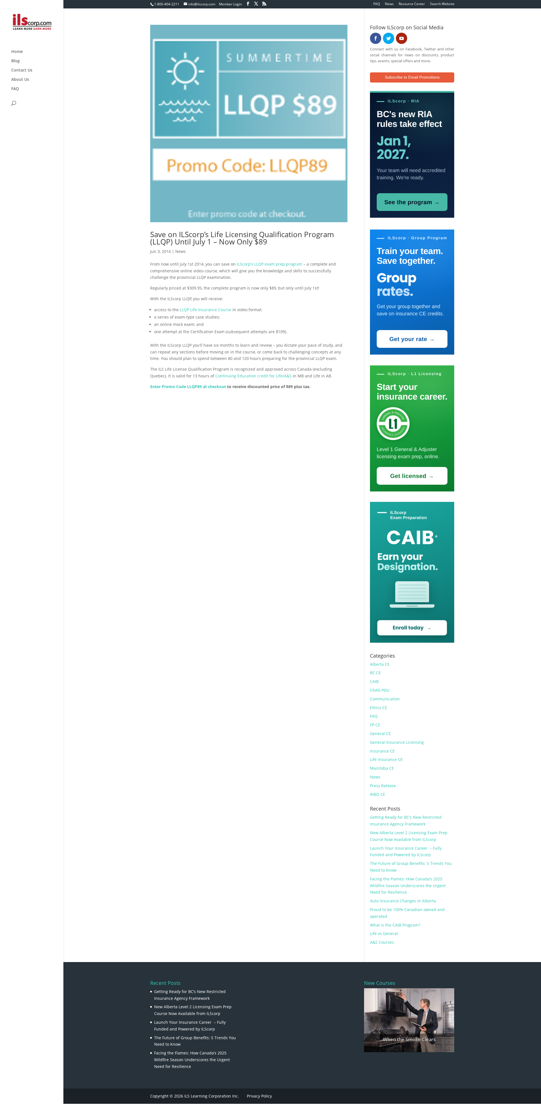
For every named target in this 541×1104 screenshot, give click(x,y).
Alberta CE (380, 664)
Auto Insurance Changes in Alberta (403, 900)
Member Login (230, 4)
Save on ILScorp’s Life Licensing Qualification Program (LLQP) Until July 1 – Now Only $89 (242, 238)
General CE (380, 733)
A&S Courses (382, 942)
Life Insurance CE (386, 759)
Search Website (442, 4)
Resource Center (412, 4)
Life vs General (384, 933)
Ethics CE (378, 707)
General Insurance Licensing (397, 742)
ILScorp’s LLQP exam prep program (269, 264)
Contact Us (21, 70)
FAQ (376, 4)
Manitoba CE (382, 768)
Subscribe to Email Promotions (412, 77)
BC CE (375, 672)
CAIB (374, 681)
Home (17, 52)
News (389, 4)
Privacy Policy (259, 1096)
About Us (20, 79)
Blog (15, 61)
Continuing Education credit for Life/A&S (254, 376)
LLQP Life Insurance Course (205, 309)
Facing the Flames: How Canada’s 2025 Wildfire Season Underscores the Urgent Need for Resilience (408, 885)
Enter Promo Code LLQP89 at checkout (188, 386)
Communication (385, 699)
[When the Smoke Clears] (409, 1020)
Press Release (383, 785)
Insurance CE (382, 751)
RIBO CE (377, 794)
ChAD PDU (379, 690)
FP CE (375, 724)
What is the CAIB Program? (395, 925)
